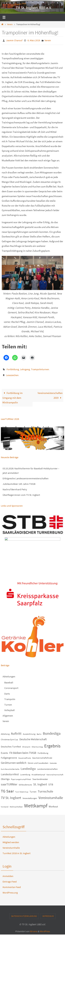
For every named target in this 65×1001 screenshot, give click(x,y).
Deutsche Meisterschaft (33, 737)
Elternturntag (37, 744)
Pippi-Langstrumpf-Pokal (21, 777)
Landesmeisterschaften (47, 766)
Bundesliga (51, 731)
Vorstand (4, 804)
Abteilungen (9, 674)
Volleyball (9, 707)
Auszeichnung (29, 731)
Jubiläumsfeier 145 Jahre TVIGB (19, 481)
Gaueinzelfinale (24, 755)
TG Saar (7, 788)
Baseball (8, 680)
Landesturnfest (10, 772)
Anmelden (8, 873)
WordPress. (45, 928)
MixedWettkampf (38, 772)
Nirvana (33, 928)
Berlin (39, 732)
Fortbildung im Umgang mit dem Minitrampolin (12, 395)
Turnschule (45, 789)
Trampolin (9, 696)
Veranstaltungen (30, 796)
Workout (53, 804)
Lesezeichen (12, 373)
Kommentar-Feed (12, 884)
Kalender (53, 761)
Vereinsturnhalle (50, 795)
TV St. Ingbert (11, 795)
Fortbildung (13, 368)
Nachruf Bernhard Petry (15, 487)
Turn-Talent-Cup (21, 789)
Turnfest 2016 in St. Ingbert (17, 850)
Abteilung (5, 731)
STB (50, 782)
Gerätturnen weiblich (13, 760)
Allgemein (8, 713)
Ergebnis (52, 743)
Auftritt (16, 731)
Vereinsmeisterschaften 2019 (50, 393)
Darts (7, 691)
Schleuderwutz (25, 782)
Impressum (48, 914)
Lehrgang (25, 368)
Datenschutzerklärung (24, 914)
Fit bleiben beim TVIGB (22, 750)
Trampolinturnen (40, 368)
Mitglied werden (11, 839)
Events (4, 750)
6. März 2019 (34, 40)
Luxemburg (25, 772)
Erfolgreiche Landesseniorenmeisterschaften (26, 476)
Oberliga (5, 776)
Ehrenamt (26, 744)
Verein (10, 24)
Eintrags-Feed (10, 879)
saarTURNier (9, 782)
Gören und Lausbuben (38, 760)
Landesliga (28, 766)
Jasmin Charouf (14, 40)
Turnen (8, 702)
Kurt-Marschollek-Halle (10, 767)
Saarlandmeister (40, 776)
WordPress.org (10, 890)
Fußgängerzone (9, 755)
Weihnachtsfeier (16, 804)
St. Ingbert (40, 782)
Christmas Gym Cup (9, 737)
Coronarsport (11, 685)
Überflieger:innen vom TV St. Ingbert (21, 492)
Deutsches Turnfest (11, 744)
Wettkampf (35, 803)
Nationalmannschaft (54, 772)
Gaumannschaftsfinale (42, 755)
